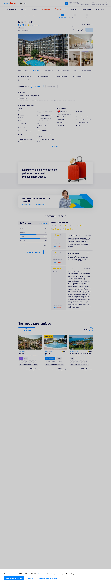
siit (38, 574)
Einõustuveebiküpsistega (48, 578)
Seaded (30, 578)
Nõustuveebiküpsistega (14, 578)
